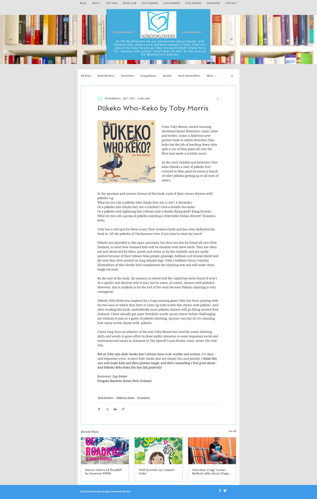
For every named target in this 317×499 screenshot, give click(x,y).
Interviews (127, 75)
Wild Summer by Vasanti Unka (156, 471)
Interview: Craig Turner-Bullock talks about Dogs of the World (210, 471)
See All (232, 431)
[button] (231, 75)
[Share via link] (123, 409)
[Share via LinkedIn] (115, 409)
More (210, 75)
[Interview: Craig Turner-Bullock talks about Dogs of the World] (212, 450)
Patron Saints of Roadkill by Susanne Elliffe (103, 471)
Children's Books (125, 397)
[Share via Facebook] (99, 409)
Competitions (148, 75)
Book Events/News (189, 75)
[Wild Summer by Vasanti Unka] (158, 450)
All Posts (86, 75)
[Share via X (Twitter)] (107, 409)
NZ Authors (143, 397)
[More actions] (218, 98)
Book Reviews (106, 75)
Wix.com (126, 491)
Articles (167, 75)
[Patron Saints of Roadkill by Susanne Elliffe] (105, 450)
